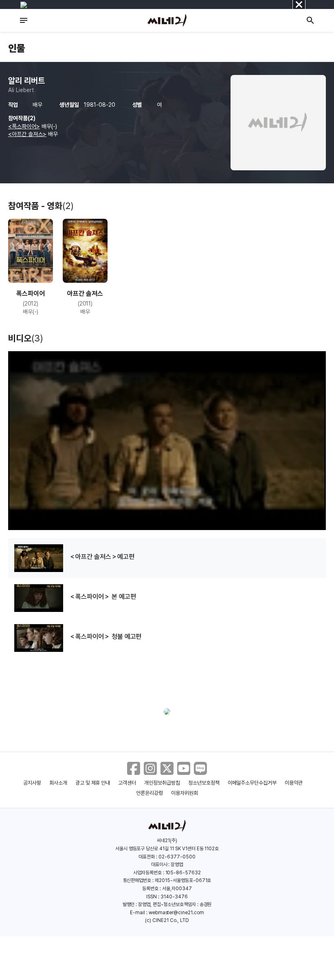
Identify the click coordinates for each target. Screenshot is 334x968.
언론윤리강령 (149, 793)
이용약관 (294, 783)
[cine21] (167, 20)
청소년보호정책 (204, 783)
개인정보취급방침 (162, 783)
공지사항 (32, 783)
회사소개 (58, 783)
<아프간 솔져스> (27, 134)
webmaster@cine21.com (176, 912)
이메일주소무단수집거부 (252, 783)
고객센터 (127, 783)
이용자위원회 (184, 793)
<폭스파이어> (24, 126)
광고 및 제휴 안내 (92, 783)
